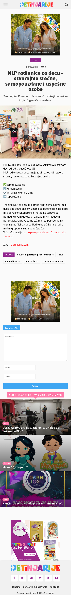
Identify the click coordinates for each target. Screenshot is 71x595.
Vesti (35, 60)
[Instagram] (22, 578)
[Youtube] (56, 578)
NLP (61, 254)
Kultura (7, 463)
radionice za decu (53, 261)
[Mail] (31, 578)
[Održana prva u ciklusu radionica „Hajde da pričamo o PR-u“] (35, 417)
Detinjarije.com (20, 244)
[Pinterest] (44, 273)
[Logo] (36, 4)
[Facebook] (29, 273)
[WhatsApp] (52, 273)
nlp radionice (12, 261)
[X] (37, 273)
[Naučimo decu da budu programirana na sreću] (35, 489)
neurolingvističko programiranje (35, 254)
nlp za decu (31, 261)
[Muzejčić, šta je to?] (35, 453)
